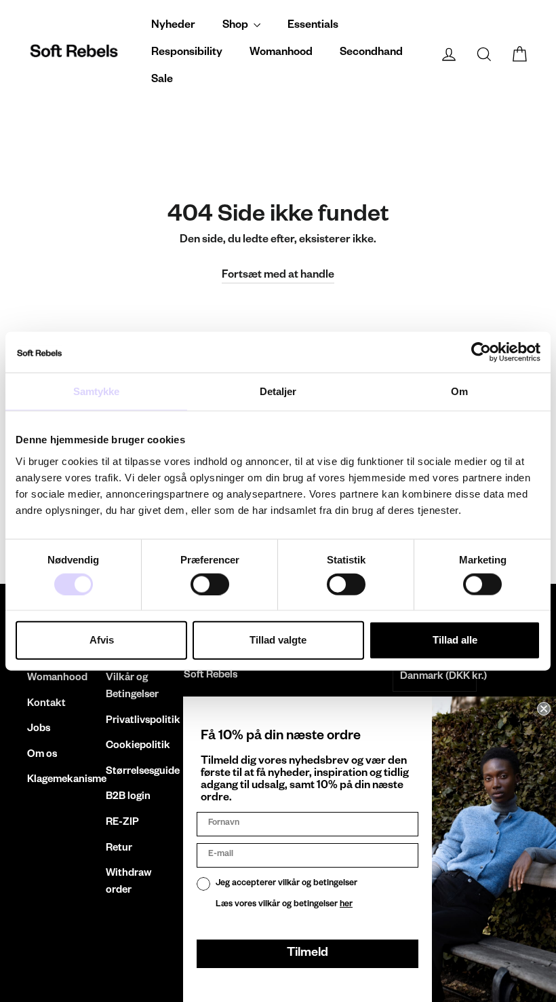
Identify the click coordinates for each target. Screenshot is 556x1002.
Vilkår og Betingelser (132, 687)
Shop (236, 26)
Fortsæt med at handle (278, 276)
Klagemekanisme (56, 780)
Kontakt (46, 704)
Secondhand (371, 54)
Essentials (312, 26)
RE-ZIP (122, 823)
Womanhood (281, 54)
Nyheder (173, 26)
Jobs (38, 729)
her (346, 905)
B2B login (128, 797)
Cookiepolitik (135, 746)
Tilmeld (307, 954)
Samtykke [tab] (96, 391)
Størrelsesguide (135, 772)
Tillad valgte (278, 640)
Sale (162, 81)
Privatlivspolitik (135, 721)
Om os (42, 755)
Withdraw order (128, 882)
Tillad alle (455, 640)
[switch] (210, 584)
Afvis (102, 640)
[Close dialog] (544, 709)
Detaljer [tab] (278, 391)
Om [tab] (459, 391)
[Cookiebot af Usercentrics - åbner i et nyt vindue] (481, 352)
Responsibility (186, 54)
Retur (119, 849)
